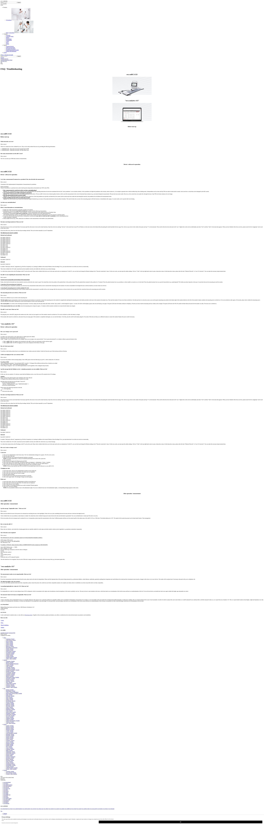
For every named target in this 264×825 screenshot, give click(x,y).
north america (7, 786)
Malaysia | (10, 704)
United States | (11, 683)
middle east (6, 794)
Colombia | (10, 667)
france (5, 783)
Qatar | (9, 710)
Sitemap (5, 813)
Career (7, 41)
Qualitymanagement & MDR (12, 50)
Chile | (9, 666)
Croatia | (9, 730)
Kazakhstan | (10, 700)
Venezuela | (10, 686)
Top (1, 811)
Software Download (10, 47)
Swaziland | (10, 652)
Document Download (10, 48)
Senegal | (9, 650)
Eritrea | (9, 642)
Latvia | (9, 748)
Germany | (10, 740)
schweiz (6, 787)
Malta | (9, 750)
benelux (6, 801)
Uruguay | (10, 684)
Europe (4, 724)
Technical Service (10, 46)
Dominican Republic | (12, 670)
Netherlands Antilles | (12, 677)
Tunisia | (9, 655)
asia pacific (6, 799)
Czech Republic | (11, 733)
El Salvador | (10, 672)
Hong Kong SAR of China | (14, 693)
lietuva (5, 802)
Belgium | (10, 726)
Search (19, 2)
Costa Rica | (10, 668)
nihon (5, 789)
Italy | (9, 746)
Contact (5, 52)
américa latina (7, 798)
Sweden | (10, 762)
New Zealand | (11, 772)
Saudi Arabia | (11, 712)
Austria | (9, 725)
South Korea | (11, 714)
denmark (6, 803)
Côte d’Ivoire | (11, 640)
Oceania (5, 770)
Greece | (9, 741)
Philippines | (10, 709)
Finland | (9, 738)
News (7, 42)
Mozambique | (11, 647)
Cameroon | (10, 639)
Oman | (9, 707)
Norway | (10, 754)
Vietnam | (10, 722)
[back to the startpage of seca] (7, 54)
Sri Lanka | (10, 715)
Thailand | (10, 718)
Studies (2, 627)
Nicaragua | (10, 678)
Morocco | (10, 646)
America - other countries (11, 687)
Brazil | (12, 663)
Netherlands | (10, 751)
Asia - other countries (10, 723)
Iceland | (9, 744)
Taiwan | (9, 717)
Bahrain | (10, 689)
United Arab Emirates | (13, 720)
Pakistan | (10, 708)
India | (9, 694)
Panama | (10, 679)
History (7, 37)
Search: (2, 2)
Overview (8, 35)
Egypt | (9, 641)
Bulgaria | (10, 729)
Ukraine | (10, 766)
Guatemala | (10, 673)
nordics (6, 797)
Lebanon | (10, 703)
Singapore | (10, 713)
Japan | (9, 698)
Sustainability (9, 40)
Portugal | (10, 756)
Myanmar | (10, 705)
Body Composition (10, 32)
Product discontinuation (11, 51)
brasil (5, 796)
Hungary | (10, 743)
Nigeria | (9, 648)
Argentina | (10, 661)
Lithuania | (10, 749)
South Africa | (11, 651)
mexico (6, 791)
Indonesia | (10, 696)
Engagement (8, 39)
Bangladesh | (10, 691)
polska (5, 793)
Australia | (10, 771)
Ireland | (9, 745)
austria (5, 792)
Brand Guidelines (5, 625)
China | (12, 692)
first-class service (28, 615)
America (5, 660)
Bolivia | (9, 662)
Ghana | (9, 643)
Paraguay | (10, 681)
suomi (79, 808)
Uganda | (10, 656)
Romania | (10, 757)
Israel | (9, 697)
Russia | (9, 759)
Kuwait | (9, 702)
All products (8, 20)
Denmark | (10, 734)
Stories (7, 43)
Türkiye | (10, 719)
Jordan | (9, 699)
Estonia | (9, 736)
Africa (4, 637)
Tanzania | (10, 653)
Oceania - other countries (11, 774)
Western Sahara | (11, 657)
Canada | (9, 665)
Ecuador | (10, 671)
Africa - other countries (11, 658)
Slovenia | (10, 760)
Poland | (9, 755)
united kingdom (7, 784)
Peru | (9, 682)
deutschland (7, 782)
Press (2, 622)
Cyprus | (9, 731)
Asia (4, 688)
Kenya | (9, 645)
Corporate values (9, 36)
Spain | (9, 761)
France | (9, 739)
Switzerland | (10, 764)
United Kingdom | (11, 767)
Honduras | (10, 674)
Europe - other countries (11, 769)
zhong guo (6, 788)
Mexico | (10, 676)
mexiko (51, 808)
